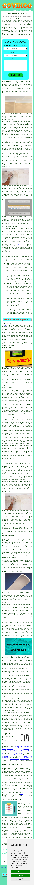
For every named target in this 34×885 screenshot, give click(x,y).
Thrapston (5, 325)
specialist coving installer (10, 185)
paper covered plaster (8, 91)
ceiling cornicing (7, 749)
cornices (20, 162)
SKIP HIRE (26, 749)
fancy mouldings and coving (22, 24)
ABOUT (21, 10)
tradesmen (5, 762)
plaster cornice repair (21, 450)
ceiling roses (6, 164)
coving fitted (28, 30)
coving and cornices (12, 488)
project (12, 796)
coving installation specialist (18, 154)
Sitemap (3, 866)
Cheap (26, 219)
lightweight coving (25, 827)
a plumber (12, 752)
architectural (28, 712)
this (3, 383)
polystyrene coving (8, 823)
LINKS (17, 10)
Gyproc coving (10, 598)
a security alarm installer (19, 750)
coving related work (12, 838)
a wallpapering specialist (22, 746)
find (7, 767)
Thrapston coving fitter (14, 144)
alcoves (9, 693)
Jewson (18, 244)
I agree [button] (20, 872)
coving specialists (22, 335)
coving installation (25, 792)
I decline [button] (20, 875)
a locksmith (25, 757)
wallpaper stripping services (19, 759)
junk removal (18, 753)
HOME (14, 10)
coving (17, 25)
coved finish (17, 149)
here (21, 794)
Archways (26, 674)
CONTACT (24, 10)
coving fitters (26, 339)
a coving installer (8, 743)
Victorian (5, 116)
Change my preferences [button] (20, 879)
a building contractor (16, 747)
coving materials (20, 287)
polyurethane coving (24, 810)
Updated (3, 867)
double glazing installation (11, 754)
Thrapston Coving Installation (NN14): (13, 18)
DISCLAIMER (30, 10)
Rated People (11, 235)
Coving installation (8, 323)
